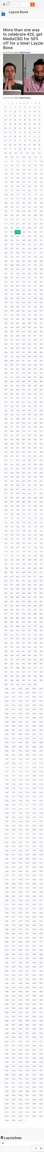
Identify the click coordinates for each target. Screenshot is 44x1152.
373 (17, 315)
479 (23, 377)
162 (11, 190)
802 (29, 568)
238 (5, 236)
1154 (34, 792)
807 (17, 572)
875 (5, 614)
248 (23, 240)
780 (23, 556)
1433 (13, 987)
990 (23, 680)
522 (29, 402)
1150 (6, 792)
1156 (6, 796)
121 (17, 166)
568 (11, 431)
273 (5, 257)
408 (17, 336)
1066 (6, 734)
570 (23, 431)
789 (35, 560)
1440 (20, 992)
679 (5, 498)
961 (17, 664)
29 (20, 116)
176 (11, 199)
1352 (34, 929)
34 (5, 120)
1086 (20, 747)
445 (29, 356)
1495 (27, 1029)
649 (35, 477)
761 (35, 543)
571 (29, 431)
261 (17, 249)
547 (11, 419)
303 (17, 273)
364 (5, 311)
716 (17, 518)
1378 (6, 950)
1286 (34, 884)
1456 (6, 1004)
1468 (6, 1012)
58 (5, 132)
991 (29, 680)
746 (29, 535)
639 (17, 473)
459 (29, 365)
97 (39, 149)
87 (30, 145)
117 (35, 161)
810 (35, 572)
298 (29, 269)
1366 (6, 942)
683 (29, 498)
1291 (27, 888)
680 (11, 498)
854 (5, 601)
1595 (13, 1100)
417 (29, 340)
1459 (27, 1004)
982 (17, 676)
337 (11, 294)
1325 (13, 913)
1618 (6, 1116)
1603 (27, 1104)
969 (23, 668)
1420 (6, 979)
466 (29, 369)
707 (5, 514)
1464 (20, 1008)
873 (35, 610)
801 (23, 568)
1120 (6, 772)
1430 (34, 983)
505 (11, 394)
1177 (27, 809)
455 (5, 365)
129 (23, 170)
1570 (6, 1083)
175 (5, 199)
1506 (20, 1037)
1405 (27, 967)
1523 (13, 1050)
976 (23, 672)
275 (17, 257)
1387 (27, 954)
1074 (20, 738)
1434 (20, 987)
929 (35, 643)
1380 (20, 950)
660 (17, 485)
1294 (6, 892)
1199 (13, 826)
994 (5, 684)
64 (35, 132)
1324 (6, 913)
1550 (34, 1066)
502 (35, 390)
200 (29, 211)
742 (5, 535)
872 (29, 610)
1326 (20, 913)
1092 (20, 751)
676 (29, 494)
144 (29, 178)
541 (17, 415)
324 (17, 286)
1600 (6, 1104)
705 (35, 510)
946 (11, 655)
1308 (20, 900)
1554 (20, 1071)
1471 (27, 1012)
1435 (27, 987)
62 (25, 132)
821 (17, 581)
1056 (20, 726)
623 (5, 464)
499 (17, 390)
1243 (27, 855)
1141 (27, 784)
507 (23, 394)
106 (11, 157)
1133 (13, 780)
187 (35, 203)
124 (35, 166)
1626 (20, 1120)
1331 (13, 917)
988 (11, 680)
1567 (27, 1079)
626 (23, 464)
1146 (20, 788)
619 (23, 460)
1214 (34, 834)
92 (15, 149)
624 (11, 464)
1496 (34, 1029)
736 (11, 531)
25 (39, 112)
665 (5, 489)
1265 (13, 871)
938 (5, 651)
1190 (34, 817)
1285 (27, 884)
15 (30, 107)
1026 (20, 705)
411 (35, 336)
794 (23, 564)
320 (35, 282)
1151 (13, 792)
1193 (13, 822)
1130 (34, 776)
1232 (34, 846)
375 (29, 315)
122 (23, 166)
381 (23, 319)
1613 (13, 1112)
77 (20, 141)
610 (11, 456)
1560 (20, 1075)
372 (11, 315)
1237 (27, 850)
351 (11, 303)
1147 (27, 788)
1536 (20, 1058)
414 (11, 340)
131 (35, 170)
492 (17, 386)
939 (11, 651)
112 (5, 161)
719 (35, 518)
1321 (27, 909)
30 (25, 116)
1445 (13, 996)
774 (29, 552)
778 (11, 556)
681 (17, 498)
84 (15, 145)
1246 (6, 859)
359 (17, 307)
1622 (34, 1116)
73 (39, 136)
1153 (27, 792)
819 (5, 581)
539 (5, 415)
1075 (27, 738)
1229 (13, 846)
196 (5, 211)
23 (30, 112)
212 (17, 219)
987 (5, 680)
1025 (13, 705)
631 (11, 469)
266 (5, 253)
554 (11, 423)
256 (29, 244)
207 (29, 215)
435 (11, 352)
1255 (27, 863)
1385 (13, 954)
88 (35, 145)
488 (35, 381)
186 (29, 203)
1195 (27, 822)
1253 (13, 863)
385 (5, 323)
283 (23, 261)
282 (17, 261)
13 (20, 107)
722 (11, 523)
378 (5, 319)
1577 (13, 1087)
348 (35, 298)
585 (29, 440)
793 (17, 564)
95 (30, 149)
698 (35, 506)
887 (35, 618)
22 (25, 112)
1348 (6, 929)
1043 (13, 718)
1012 (6, 697)
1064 (34, 730)
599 (29, 448)
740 (35, 531)
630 (5, 469)
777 (5, 556)
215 (35, 219)
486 (23, 381)
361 (29, 307)
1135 (27, 780)
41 (39, 120)
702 (17, 510)
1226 (34, 842)
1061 (13, 730)
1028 (34, 705)
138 (35, 174)
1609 (27, 1108)
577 (23, 435)
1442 (34, 992)
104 (39, 153)
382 (29, 319)
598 (23, 448)
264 (35, 249)
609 (5, 456)
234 (23, 232)
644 (5, 477)
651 (5, 481)
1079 (13, 743)
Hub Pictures (25, 52)
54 (25, 128)
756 (5, 543)
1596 (20, 1100)
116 (29, 161)
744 (17, 535)
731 (23, 527)
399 (5, 332)
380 (17, 319)
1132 (6, 780)
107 (17, 157)
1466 (34, 1008)
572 (35, 431)
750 (11, 539)
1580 (34, 1087)
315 (5, 282)
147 (5, 182)
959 (5, 664)
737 (17, 531)
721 (5, 523)
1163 (13, 801)
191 (17, 207)
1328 (34, 913)
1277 (13, 880)
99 (10, 153)
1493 (13, 1029)
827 (11, 585)
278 (35, 257)
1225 (27, 842)
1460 (34, 1004)
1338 (20, 921)
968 (17, 668)
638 (11, 473)
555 (17, 423)
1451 (13, 1000)
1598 (34, 1100)
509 (35, 394)
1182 (20, 813)
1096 (6, 755)
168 (5, 195)
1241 (13, 855)
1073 (13, 738)
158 (29, 186)
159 (35, 186)
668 (23, 489)
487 (29, 381)
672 (5, 494)
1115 (13, 768)
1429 (27, 983)
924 (5, 643)
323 (11, 286)
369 (35, 311)
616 (5, 460)
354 (29, 303)
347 (29, 298)
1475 (13, 1017)
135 (17, 174)
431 (29, 348)
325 (23, 286)
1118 (34, 768)
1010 (34, 693)
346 (23, 298)
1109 (13, 763)
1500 (20, 1033)
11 (10, 107)
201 (35, 211)
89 (39, 145)
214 (29, 219)
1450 (6, 1000)
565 (35, 427)
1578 (20, 1087)
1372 (6, 946)
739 (29, 531)
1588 (6, 1095)
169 (11, 195)
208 (35, 215)
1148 (34, 788)
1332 (20, 917)
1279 (27, 880)
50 (5, 128)
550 (29, 419)
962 (23, 664)
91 (10, 149)
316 (11, 282)
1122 (20, 772)
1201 (27, 826)
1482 (20, 1021)
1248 (20, 859)
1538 (34, 1058)
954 (17, 660)
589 (11, 444)
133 (5, 174)
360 (23, 307)
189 (5, 207)
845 (35, 593)
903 (5, 631)
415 (17, 340)
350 (5, 303)
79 (30, 141)
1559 (13, 1075)
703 (23, 510)
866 (35, 606)
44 (15, 124)
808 (23, 572)
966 (5, 668)
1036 (6, 714)
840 (5, 593)
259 (5, 249)
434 (5, 352)
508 (29, 394)
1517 (13, 1046)
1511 (13, 1041)
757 (11, 543)
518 (5, 402)
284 (29, 261)
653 (17, 481)
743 (11, 535)
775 (35, 552)
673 (11, 494)
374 (23, 315)
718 (29, 518)
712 (35, 514)
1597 (27, 1100)
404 (35, 332)
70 (25, 136)
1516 (6, 1046)
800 (17, 568)
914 (29, 635)
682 (23, 498)
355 (35, 303)
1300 (6, 896)
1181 (13, 813)
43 (10, 124)
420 (5, 344)
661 (23, 485)
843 (23, 593)
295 (11, 269)
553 (5, 423)
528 (23, 406)
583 (17, 440)
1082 (34, 743)
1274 (34, 875)
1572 (20, 1083)
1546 (6, 1066)
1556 (34, 1071)
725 (29, 523)
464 (17, 369)
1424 (34, 979)
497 (5, 390)
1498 (6, 1033)
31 (30, 116)
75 (10, 141)
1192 (6, 822)
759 (23, 543)
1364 (34, 938)
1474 (6, 1017)
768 (35, 547)
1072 (6, 738)
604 (17, 452)
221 (29, 224)
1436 (34, 987)
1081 (27, 743)
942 (29, 651)
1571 (13, 1083)
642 (35, 473)
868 (5, 610)
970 (29, 668)
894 (35, 622)
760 (29, 543)
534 (17, 410)
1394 (34, 958)
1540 (6, 1062)
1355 (13, 934)
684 (35, 498)
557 (29, 423)
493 (23, 386)
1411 (27, 971)
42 (5, 124)
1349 (13, 929)
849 (17, 597)
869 (11, 610)
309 (11, 278)
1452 (20, 1000)
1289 (13, 888)
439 (35, 352)
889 (5, 622)
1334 (34, 917)
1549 (27, 1066)
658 (5, 485)
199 (23, 211)
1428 (20, 983)
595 (5, 448)
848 (11, 597)
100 (15, 153)
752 (23, 539)
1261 (27, 867)
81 (39, 141)
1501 (27, 1033)
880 (35, 614)
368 (29, 311)
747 (35, 535)
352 (17, 303)
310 (17, 278)
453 (35, 361)
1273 (27, 875)
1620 (20, 1116)
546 (5, 419)
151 (29, 182)
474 (35, 373)
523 (35, 402)
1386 (20, 954)
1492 (6, 1029)
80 (35, 141)
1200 (20, 826)
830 (29, 585)
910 (5, 635)
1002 (20, 689)
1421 (13, 979)
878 (23, 614)
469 (5, 373)
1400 (34, 963)
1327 (27, 913)
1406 (34, 967)
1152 (20, 792)
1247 (13, 859)
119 (5, 166)
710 (23, 514)
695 (17, 506)
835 (17, 589)
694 (11, 506)
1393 (27, 958)
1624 (6, 1120)
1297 (27, 892)
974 (11, 672)
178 (23, 199)
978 (35, 672)
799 (11, 568)
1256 (34, 863)
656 (35, 481)
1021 (27, 701)
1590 (20, 1095)
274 (11, 257)
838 (35, 589)
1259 (13, 867)
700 (5, 510)
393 (11, 327)
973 (5, 672)
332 (23, 290)
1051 (27, 722)
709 (17, 514)
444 (23, 356)
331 (17, 290)
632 (17, 469)
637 (5, 473)
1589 (13, 1095)
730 (17, 527)
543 (29, 415)
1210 (6, 834)
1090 (6, 751)
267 (11, 253)
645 (11, 477)
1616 (34, 1112)
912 (17, 635)
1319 (13, 909)
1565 (13, 1079)
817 (35, 577)
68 (15, 136)
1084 (6, 747)
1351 (27, 929)
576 (17, 435)
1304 (34, 896)
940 (17, 651)
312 (29, 278)
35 (10, 120)
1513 (27, 1041)
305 (29, 273)
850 (23, 597)
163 (17, 190)
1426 (6, 983)
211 (11, 219)
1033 (27, 709)
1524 (20, 1050)
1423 (27, 979)
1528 (6, 1054)
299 (35, 269)
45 (20, 124)
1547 (13, 1066)
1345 (27, 925)
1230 (20, 846)
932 (11, 647)
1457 (13, 1004)
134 (11, 174)
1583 (13, 1091)
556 (23, 423)
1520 (34, 1046)
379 (11, 319)
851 (29, 597)
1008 (20, 693)
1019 (13, 701)
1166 (34, 801)
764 (11, 547)
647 (23, 477)
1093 (27, 751)
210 (5, 219)
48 (35, 124)
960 (11, 664)
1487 (13, 1025)
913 (23, 635)
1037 (13, 714)
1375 (27, 946)
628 (35, 464)
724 (23, 523)
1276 (6, 880)
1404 (20, 967)
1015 (27, 697)
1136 (34, 780)
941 (23, 651)
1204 (6, 830)
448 (5, 361)
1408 (6, 971)
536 (29, 410)
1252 (6, 863)
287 (5, 265)
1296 (20, 892)
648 (29, 477)
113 (11, 161)
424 (29, 344)
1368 (20, 942)
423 (23, 344)
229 (35, 228)
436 (17, 352)
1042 (6, 718)
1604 (34, 1104)
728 (5, 527)
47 (30, 124)
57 (39, 128)
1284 (20, 884)
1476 (20, 1017)
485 (17, 381)
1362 (20, 938)
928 (29, 643)
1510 (6, 1041)
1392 (20, 958)
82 (5, 145)
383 (35, 319)
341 (35, 294)
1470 (20, 1012)
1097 (13, 755)
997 (23, 684)
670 (35, 489)
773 (23, 552)
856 (17, 601)
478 (17, 377)
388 (23, 323)
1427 (13, 983)
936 (35, 647)
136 (23, 174)
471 (17, 373)
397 (35, 327)
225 (11, 228)
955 (23, 660)
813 (11, 577)
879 (29, 614)
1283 (13, 884)
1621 (27, 1116)
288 (11, 265)
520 (17, 402)
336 (5, 294)
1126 (6, 776)
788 (29, 560)
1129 (27, 776)
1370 (34, 942)
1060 (6, 730)
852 (35, 597)
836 (23, 589)
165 (29, 190)
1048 (6, 722)
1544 (34, 1062)
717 (23, 518)
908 (35, 631)
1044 (20, 718)
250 (35, 240)
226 (17, 228)
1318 (6, 909)
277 (29, 257)
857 (23, 601)
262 (23, 249)
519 (11, 402)
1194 (20, 822)
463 (11, 369)
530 (35, 406)
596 (11, 448)
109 (29, 157)
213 (23, 219)
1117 (27, 768)
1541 (13, 1062)
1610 (34, 1108)
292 (35, 265)
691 (35, 502)
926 (17, 643)
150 (23, 182)
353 (23, 303)
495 (35, 386)
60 (15, 132)
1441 (27, 992)
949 (29, 655)
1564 (6, 1079)
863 (17, 606)
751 (17, 539)
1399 (27, 963)
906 (23, 631)
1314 (20, 904)
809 (29, 572)
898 (17, 626)
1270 (6, 875)
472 (23, 373)
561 (11, 427)
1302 (20, 896)
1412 (34, 971)
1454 (34, 1000)
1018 (6, 701)
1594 (6, 1100)
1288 (6, 888)
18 (5, 112)
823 (29, 581)
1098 (20, 755)
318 (23, 282)
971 (35, 668)
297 (23, 269)
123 (29, 166)
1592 (34, 1095)
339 (23, 294)
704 (29, 510)
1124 (34, 772)
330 (11, 290)
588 (5, 444)
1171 (27, 805)
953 (11, 660)
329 (5, 290)
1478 (34, 1017)
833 (5, 589)
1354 (6, 934)
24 (35, 112)
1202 (34, 826)
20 (15, 112)
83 (10, 145)
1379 (13, 950)
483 (5, 381)
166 (35, 190)
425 (35, 344)
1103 (13, 759)
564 (29, 427)
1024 (6, 705)
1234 (6, 850)
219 (17, 224)
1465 (27, 1008)
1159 (27, 796)
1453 (27, 1000)
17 (39, 107)
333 (29, 290)
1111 (27, 763)
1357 (27, 934)
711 (29, 514)
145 (35, 178)
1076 (34, 738)
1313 (13, 904)
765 (17, 547)
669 (29, 489)
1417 (27, 975)
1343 (13, 925)
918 (11, 639)
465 (23, 369)
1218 (20, 838)
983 (23, 676)
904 (11, 631)
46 (25, 124)
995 (11, 684)
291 (29, 265)
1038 (20, 714)
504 (5, 394)
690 (29, 502)
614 (35, 456)
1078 (6, 743)
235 (29, 232)
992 (35, 680)
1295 (13, 892)
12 (15, 107)
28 (15, 116)
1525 (27, 1050)
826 (5, 585)
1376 (34, 946)
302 (11, 273)
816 (29, 577)
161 (5, 190)
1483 (27, 1021)
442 (11, 356)
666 (11, 489)
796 (35, 564)
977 (29, 672)
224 (5, 228)
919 (17, 639)
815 (23, 577)
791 (5, 564)
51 (10, 128)
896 (5, 626)
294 (5, 269)
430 (23, 348)
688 (17, 502)
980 (5, 676)
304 (23, 273)
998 (29, 684)
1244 (34, 855)
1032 (20, 709)
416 (23, 340)
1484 (34, 1021)
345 (17, 298)
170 (17, 195)
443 (17, 356)
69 (20, 136)
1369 (27, 942)
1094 (34, 751)
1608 (20, 1108)
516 (35, 398)
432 (35, 348)
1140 (20, 784)
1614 (20, 1112)
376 (35, 315)
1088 (34, 747)
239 (11, 236)
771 (11, 552)
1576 (6, 1087)
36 (15, 120)
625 (17, 464)
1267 (27, 871)
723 (17, 523)
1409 (13, 971)
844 (29, 593)
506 (17, 394)
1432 (6, 987)
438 (29, 352)
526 (11, 406)
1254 (20, 863)
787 (23, 560)
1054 (6, 726)
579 (35, 435)
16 (35, 107)
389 (29, 323)
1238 (34, 850)
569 (17, 431)
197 (11, 211)
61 (20, 132)
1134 (20, 780)
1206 (20, 830)
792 (11, 564)
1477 (27, 1017)
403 (29, 332)
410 (29, 336)
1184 (34, 813)
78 (25, 141)
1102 (6, 759)
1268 (34, 871)
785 (11, 560)
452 (29, 361)
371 (5, 315)
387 (17, 323)
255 (23, 244)
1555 (27, 1071)
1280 (34, 880)
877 (17, 614)
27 (10, 116)
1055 (13, 726)
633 (23, 469)
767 (29, 547)
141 (11, 178)
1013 (13, 697)
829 (23, 585)
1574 (34, 1083)
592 (29, 444)
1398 (20, 963)
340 (29, 294)
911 (11, 635)
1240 (6, 855)
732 (29, 527)
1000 (6, 689)
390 (35, 323)
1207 (27, 830)
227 (23, 228)
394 (17, 327)
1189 (27, 817)
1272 (20, 875)
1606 (6, 1108)
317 (17, 282)
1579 (27, 1087)
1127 (13, 776)
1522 (6, 1050)
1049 (13, 722)
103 (33, 153)
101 (21, 153)
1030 (6, 709)
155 (11, 186)
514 (23, 398)
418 (35, 340)
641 (29, 473)
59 (10, 132)
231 (5, 232)
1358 (34, 934)
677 (35, 494)
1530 (20, 1054)
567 (5, 431)
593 (35, 444)
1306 (6, 900)
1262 (34, 867)
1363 (27, 938)
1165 (27, 801)
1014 (20, 697)
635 (35, 469)
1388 (34, 954)
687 (11, 502)
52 (15, 128)
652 (11, 481)
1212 (20, 834)
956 (29, 660)
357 (5, 307)
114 (17, 161)
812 (5, 577)
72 (35, 136)
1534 (6, 1058)
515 (29, 398)
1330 (6, 917)
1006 (6, 693)
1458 (20, 1004)
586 (35, 440)
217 (5, 224)
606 (29, 452)
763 (5, 547)
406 (5, 336)
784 (5, 560)
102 (27, 153)
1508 (34, 1037)
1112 (34, 763)
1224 (20, 842)
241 (23, 236)
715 (11, 518)
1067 (13, 734)
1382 (34, 950)
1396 (6, 963)
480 (29, 377)
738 (23, 531)
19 (10, 112)
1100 (34, 755)
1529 (13, 1054)
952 (5, 660)
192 (23, 207)
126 (5, 170)
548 (17, 419)
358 (11, 307)
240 (17, 236)
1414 (6, 975)
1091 (13, 751)
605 (23, 452)
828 (17, 585)
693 (5, 506)
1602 (20, 1104)
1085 (13, 747)
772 (17, 552)
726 (35, 523)
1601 (13, 1104)
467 (35, 369)
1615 (27, 1112)
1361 (13, 938)
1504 (6, 1037)
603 (11, 452)
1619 (13, 1116)
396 (29, 327)
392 (5, 327)
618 (17, 460)
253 (11, 244)
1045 (27, 718)
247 (17, 240)
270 (29, 253)
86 (25, 145)
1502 (34, 1033)
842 (17, 593)
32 (35, 116)
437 (23, 352)
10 (5, 107)
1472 (34, 1012)
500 (23, 390)
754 (35, 539)
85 (20, 145)
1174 (6, 809)
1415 (13, 975)
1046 (34, 718)
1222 (6, 842)
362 (35, 307)
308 (5, 278)
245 (5, 240)
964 (35, 664)
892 (23, 622)
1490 (34, 1025)
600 (35, 448)
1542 (20, 1062)
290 (23, 265)
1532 (34, 1054)
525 (5, 406)
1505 (13, 1037)
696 (23, 506)
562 (17, 427)
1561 (27, 1075)
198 (17, 211)
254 (17, 244)
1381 (27, 950)
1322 (34, 909)
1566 (20, 1079)
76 (15, 141)
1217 (13, 838)
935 (29, 647)
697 (29, 506)
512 (11, 398)
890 (11, 622)
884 (17, 618)
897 (11, 626)
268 (17, 253)
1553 (13, 1071)
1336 (6, 921)
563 (23, 427)
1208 (34, 830)
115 (23, 161)
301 (5, 273)
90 (5, 149)
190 (11, 207)
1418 (34, 975)
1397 (13, 963)
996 (17, 684)
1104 (20, 759)
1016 (34, 697)
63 (30, 132)
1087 (27, 747)
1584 (20, 1091)
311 (23, 278)
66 (5, 136)
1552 (6, 1071)
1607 (13, 1108)
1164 (20, 801)
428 (11, 348)
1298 (34, 892)
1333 (27, 917)
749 (5, 539)
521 (23, 402)
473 (29, 373)
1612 (6, 1112)
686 (5, 502)
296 (17, 269)
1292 (34, 888)
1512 (20, 1041)
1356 (20, 934)
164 (23, 190)
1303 (27, 896)
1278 (20, 880)
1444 (6, 996)
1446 (20, 996)
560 (5, 427)
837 (29, 589)
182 (5, 203)
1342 (6, 925)
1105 (27, 759)
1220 (34, 838)
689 (23, 502)
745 (23, 535)
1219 (27, 838)
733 (35, 527)
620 (29, 460)
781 (29, 556)
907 (29, 631)
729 (11, 527)
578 (29, 435)
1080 (20, 743)
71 (30, 136)
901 (35, 626)
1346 (34, 925)
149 (17, 182)
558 (35, 423)
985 (35, 676)
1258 (6, 867)
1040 (34, 714)
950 (35, 655)
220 (23, 224)
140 (5, 178)
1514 (34, 1041)
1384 (6, 954)
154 (5, 186)
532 (5, 410)
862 (11, 606)
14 (25, 107)
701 (11, 510)
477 (11, 377)
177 (17, 199)
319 (29, 282)
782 (35, 556)
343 (5, 298)
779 (17, 556)
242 (29, 236)
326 (29, 286)
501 (29, 390)
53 (20, 128)
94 (25, 149)
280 (5, 261)
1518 (20, 1046)
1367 (13, 942)
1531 (27, 1054)
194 (35, 207)
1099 (27, 755)
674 (17, 494)
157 (23, 186)
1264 (6, 871)
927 (23, 643)
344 (11, 298)
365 (11, 311)
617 (11, 460)
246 (11, 240)
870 (17, 610)
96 (35, 149)
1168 (6, 805)
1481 (13, 1021)
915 (35, 635)
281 (11, 261)
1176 (20, 809)
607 (35, 452)
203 (5, 215)
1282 (6, 884)
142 (17, 178)
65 (39, 132)
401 (17, 332)
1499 (13, 1033)
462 (5, 369)
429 (17, 348)
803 (35, 568)
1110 (20, 763)
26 (5, 116)
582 (11, 440)
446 (35, 356)
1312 (6, 904)
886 (29, 618)
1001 (13, 689)
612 (23, 456)
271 (35, 253)
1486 (6, 1025)
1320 (20, 909)
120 (11, 166)
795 (29, 564)
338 (17, 294)
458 (23, 365)
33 (39, 116)
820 (11, 581)
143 (23, 178)
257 (35, 244)
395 (23, 327)
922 (35, 639)
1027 (27, 705)
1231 (27, 846)
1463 (13, 1008)
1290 (20, 888)
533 (11, 410)
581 (5, 440)
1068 (20, 734)
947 (17, 655)
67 (10, 136)
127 (11, 170)
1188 (20, 817)
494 (29, 386)
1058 (34, 726)
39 (30, 120)
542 (23, 415)
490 (5, 386)
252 (5, 244)
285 (35, 261)
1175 (13, 809)
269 (23, 253)
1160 (34, 796)
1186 (6, 817)
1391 (13, 958)
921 (29, 639)
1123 (27, 772)
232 (11, 232)
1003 (27, 689)
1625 (13, 1120)
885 (23, 618)
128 (17, 170)
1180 (6, 813)
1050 (20, 722)
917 (5, 639)
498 (11, 390)
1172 (34, 805)
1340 (34, 921)
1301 (13, 896)
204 (11, 215)
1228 (6, 846)
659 (11, 485)
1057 (27, 726)
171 (23, 195)
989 (17, 680)
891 (17, 622)
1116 (20, 768)
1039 (27, 714)
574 (5, 435)
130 (29, 170)
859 (35, 601)
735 (5, 531)
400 (11, 332)
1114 (6, 768)
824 (35, 581)
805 (5, 572)
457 (17, 365)
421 (11, 344)
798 (5, 568)
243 (35, 236)
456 (11, 365)
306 (35, 273)
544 (35, 415)
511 (5, 398)
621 (35, 460)
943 (35, 651)
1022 (34, 701)
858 (29, 601)
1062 (20, 730)
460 (35, 365)
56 (35, 128)
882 (5, 618)
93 (20, 149)
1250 (34, 859)
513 (17, 398)
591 (23, 444)
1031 (13, 709)
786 (17, 560)
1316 (34, 904)
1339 (27, 921)
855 (11, 601)
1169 (13, 805)
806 (11, 572)
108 (23, 157)
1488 (20, 1025)
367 (23, 311)
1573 (27, 1083)
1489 (27, 1025)
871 (23, 610)
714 (5, 518)
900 (29, 626)
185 (23, 203)
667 (17, 489)
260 (11, 249)
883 (11, 618)
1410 (20, 971)
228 (29, 228)
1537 (27, 1058)
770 (5, 552)
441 (5, 356)
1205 (13, 830)
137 (29, 174)
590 (17, 444)
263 (29, 249)
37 (20, 120)
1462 (6, 1008)
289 (17, 265)
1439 (13, 992)
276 (23, 257)
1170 (20, 805)
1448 (34, 996)
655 (29, 481)
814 (17, 577)
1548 (20, 1066)
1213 (27, 834)
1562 (34, 1075)
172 (29, 195)
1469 (13, 1012)
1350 (20, 929)
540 (11, 415)
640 (23, 473)
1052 (34, 722)
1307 (13, 900)
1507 (27, 1037)
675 (23, 494)
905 (17, 631)
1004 (34, 689)
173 (35, 195)
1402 (6, 967)
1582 (6, 1091)
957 (35, 660)
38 (25, 120)
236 (35, 232)
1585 (27, 1091)
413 (5, 340)
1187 (13, 817)
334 (35, 290)
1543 (27, 1062)
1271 (13, 875)
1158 (20, 796)
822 (23, 581)
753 (29, 539)
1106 (34, 759)
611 (17, 456)
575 (11, 435)
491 (11, 386)
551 (35, 419)
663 (35, 485)
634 (29, 469)
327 (35, 286)
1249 (27, 859)
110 (35, 157)
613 (29, 456)
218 (11, 224)
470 (11, 373)
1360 (6, 938)
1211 (13, 834)
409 (23, 336)
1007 (13, 693)
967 (11, 668)
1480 (6, 1021)
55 (30, 128)
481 (35, 377)
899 (23, 626)
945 (5, 655)
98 (5, 153)
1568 (34, 1079)
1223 (13, 842)
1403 (13, 967)
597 (17, 448)
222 (35, 224)
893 (29, 622)
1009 (27, 693)
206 (23, 215)
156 (17, 186)
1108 (6, 763)
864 (23, 606)
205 (17, 215)
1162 (6, 801)
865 (29, 606)
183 (11, 203)
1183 (27, 813)
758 (17, 543)
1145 (13, 788)
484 (11, 381)
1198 (6, 826)
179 (29, 199)
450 (17, 361)
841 (11, 593)
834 (11, 589)
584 (23, 440)
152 (35, 182)
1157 (13, 796)
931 (5, 647)
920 (23, 639)
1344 (20, 925)
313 (35, 278)
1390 (6, 958)
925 (11, 643)
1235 (13, 850)
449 (11, 361)
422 (17, 344)
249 (29, 240)
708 (11, 514)
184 (17, 203)
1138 (6, 784)
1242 (20, 855)
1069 (27, 734)
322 (5, 286)
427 (5, 348)
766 (23, 547)
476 (5, 377)
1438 (6, 992)
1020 (20, 701)
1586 (34, 1091)
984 (29, 676)
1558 (6, 1075)
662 (29, 485)
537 (35, 410)
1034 (34, 709)
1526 (34, 1050)
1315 (27, 904)
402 (23, 332)
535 (23, 410)
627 (29, 464)
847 (5, 597)
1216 (6, 838)
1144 (6, 788)
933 (17, 647)
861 (5, 606)
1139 (13, 784)
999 (35, 684)
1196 (34, 822)
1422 (20, 979)
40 (35, 120)
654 (23, 481)
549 (23, 419)
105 (5, 157)
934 (23, 647)
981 (11, 676)
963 (29, 664)
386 (11, 323)
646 (17, 477)
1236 (20, 850)
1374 (20, 946)
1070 (34, 734)
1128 (20, 776)
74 (5, 141)
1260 (20, 867)
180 (35, 199)
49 (39, 124)
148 (11, 182)
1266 (20, 871)
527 (17, 406)
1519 (27, 1046)
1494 (20, 1029)
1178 (34, 809)
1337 (13, 921)
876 (11, 614)
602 (5, 452)
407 (11, 336)
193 (29, 207)
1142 (34, 784)
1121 (13, 772)
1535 (13, 1058)
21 (20, 112)
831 (35, 585)
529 (29, 406)
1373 (13, 946)
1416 (20, 975)
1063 (27, 730)
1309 (27, 900)
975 (17, 672)
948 (23, 655)
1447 (27, 996)
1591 (27, 1095)
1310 (34, 900)
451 (23, 361)
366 (17, 311)
